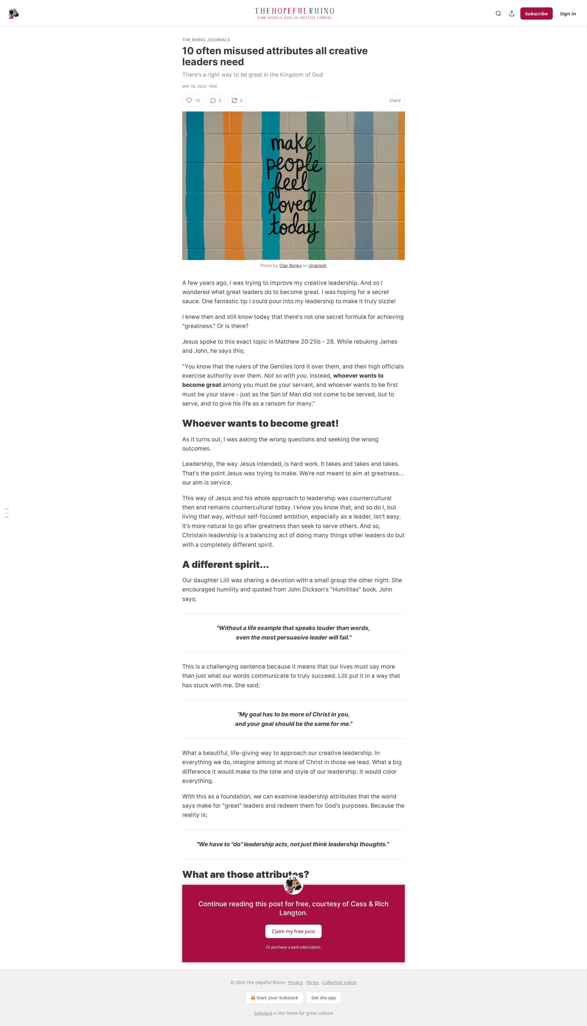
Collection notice (339, 982)
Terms (312, 982)
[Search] (498, 13)
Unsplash (317, 265)
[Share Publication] (512, 13)
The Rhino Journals (206, 39)
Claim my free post (293, 931)
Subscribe (536, 13)
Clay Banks (290, 265)
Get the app (323, 998)
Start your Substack (277, 998)
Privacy (295, 982)
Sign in (568, 13)
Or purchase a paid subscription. (293, 947)
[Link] (174, 423)
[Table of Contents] (6, 513)
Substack (263, 1013)
